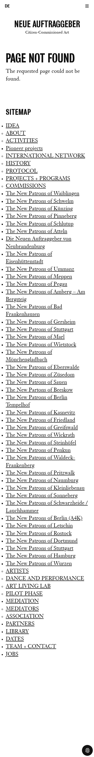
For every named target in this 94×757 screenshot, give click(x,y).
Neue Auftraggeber (47, 26)
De (7, 6)
